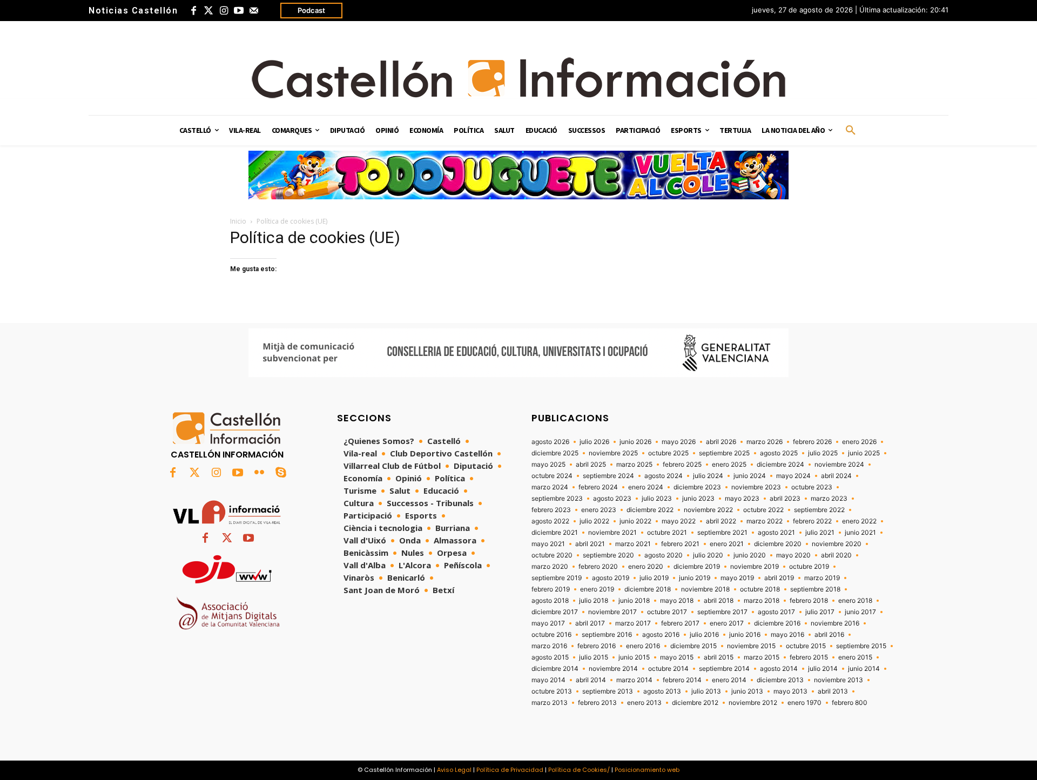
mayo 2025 (548, 464)
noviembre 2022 (708, 510)
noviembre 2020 (836, 544)
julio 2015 (593, 657)
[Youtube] (239, 11)
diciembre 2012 (695, 703)
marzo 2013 (549, 703)
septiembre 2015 (861, 646)
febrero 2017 (680, 623)
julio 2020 (708, 555)
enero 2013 (644, 703)
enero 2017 (727, 623)
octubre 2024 (552, 476)
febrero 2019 (550, 589)
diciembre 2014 (554, 668)
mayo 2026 (679, 442)
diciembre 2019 (697, 566)
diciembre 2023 (697, 487)
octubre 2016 (551, 634)
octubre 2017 (667, 612)
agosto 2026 (550, 442)
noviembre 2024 (839, 464)
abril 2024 (836, 476)
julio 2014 (823, 668)
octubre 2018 (760, 589)
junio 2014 (864, 668)
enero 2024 (645, 487)
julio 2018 (593, 600)
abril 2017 (590, 623)
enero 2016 (643, 646)
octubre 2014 (668, 668)
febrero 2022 (812, 521)
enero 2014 (729, 680)
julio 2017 (819, 612)
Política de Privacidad (509, 769)
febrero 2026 (812, 442)
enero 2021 (727, 544)
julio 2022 (594, 521)
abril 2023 (785, 498)
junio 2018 (634, 600)
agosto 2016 (660, 634)
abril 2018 (718, 600)
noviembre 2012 (753, 703)
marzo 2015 (761, 657)
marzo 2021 (633, 544)
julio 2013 (706, 691)
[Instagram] (223, 11)
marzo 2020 (549, 566)
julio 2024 (708, 476)
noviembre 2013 (838, 680)
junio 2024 (749, 476)
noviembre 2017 (612, 612)
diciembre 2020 (778, 544)
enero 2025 (729, 464)
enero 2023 (598, 510)
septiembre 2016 (607, 634)
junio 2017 (860, 612)
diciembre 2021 (554, 532)
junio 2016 (744, 634)
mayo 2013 (790, 691)
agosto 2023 (612, 498)
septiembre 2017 (722, 612)
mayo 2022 (679, 521)
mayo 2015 (676, 657)
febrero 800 (849, 703)
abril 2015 (718, 657)
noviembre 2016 (835, 623)
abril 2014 (591, 680)
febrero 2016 (596, 646)
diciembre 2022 (650, 510)
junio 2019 (694, 578)
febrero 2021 (680, 544)
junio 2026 (635, 442)
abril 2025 (591, 464)
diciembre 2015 (693, 646)
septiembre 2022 (819, 510)
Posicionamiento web (647, 769)
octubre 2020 (552, 555)
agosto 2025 (779, 453)
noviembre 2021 (612, 532)
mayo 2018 (676, 600)
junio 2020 (749, 555)
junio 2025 (864, 453)
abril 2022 (721, 521)
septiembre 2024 (608, 476)
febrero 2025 (682, 464)
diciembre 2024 (780, 464)
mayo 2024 (793, 476)
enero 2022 (859, 521)
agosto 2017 (776, 612)
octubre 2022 (763, 510)
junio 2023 (698, 498)
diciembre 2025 (554, 453)
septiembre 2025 (724, 453)
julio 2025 (823, 453)
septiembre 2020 (608, 555)
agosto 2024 (663, 476)
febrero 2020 (598, 566)
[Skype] (281, 473)
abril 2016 (829, 634)
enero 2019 (597, 589)
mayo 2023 (742, 498)
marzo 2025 (634, 464)
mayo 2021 (548, 544)
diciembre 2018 (647, 589)
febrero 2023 (551, 510)
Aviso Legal (454, 769)
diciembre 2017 (554, 612)
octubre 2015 (806, 646)
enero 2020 (645, 566)
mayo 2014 (548, 680)
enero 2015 (855, 657)
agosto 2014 (779, 668)
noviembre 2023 (756, 487)
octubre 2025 (668, 453)
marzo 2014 (634, 680)
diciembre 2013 (780, 680)
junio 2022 (635, 521)
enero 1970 (804, 703)
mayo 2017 (548, 623)
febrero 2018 (809, 600)
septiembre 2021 (722, 532)
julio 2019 (654, 578)
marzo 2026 (764, 442)
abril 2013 (833, 691)
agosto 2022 (550, 521)
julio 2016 (704, 634)
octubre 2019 (809, 566)
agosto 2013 (662, 691)
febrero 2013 (597, 703)
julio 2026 (594, 442)
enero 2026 (859, 442)
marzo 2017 (633, 623)
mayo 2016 (787, 634)
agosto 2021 (776, 532)
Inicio (238, 221)
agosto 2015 (550, 657)
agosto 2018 (550, 600)
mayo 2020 (793, 555)
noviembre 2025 (613, 453)
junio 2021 (860, 532)
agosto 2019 (610, 578)
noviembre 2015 (751, 646)
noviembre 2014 (613, 668)
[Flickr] (259, 473)
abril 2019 (779, 578)
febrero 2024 (598, 487)
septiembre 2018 (815, 589)
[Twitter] (208, 11)
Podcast (311, 10)
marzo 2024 (549, 487)
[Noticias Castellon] (518, 78)
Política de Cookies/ (579, 769)
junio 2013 (747, 691)
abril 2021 (590, 544)
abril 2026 (721, 442)
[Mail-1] (254, 11)
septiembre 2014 (724, 668)
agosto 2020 (663, 555)
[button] (851, 131)
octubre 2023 (811, 487)
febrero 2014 (682, 680)
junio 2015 (634, 657)
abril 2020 (836, 555)
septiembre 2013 (607, 691)
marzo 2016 (549, 646)
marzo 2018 (761, 600)
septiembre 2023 (557, 498)
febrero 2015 (809, 657)
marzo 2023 (829, 498)
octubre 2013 (551, 691)
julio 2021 (819, 532)
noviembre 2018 (705, 589)
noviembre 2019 (754, 566)
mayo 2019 (737, 578)
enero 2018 (855, 600)
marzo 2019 (822, 578)
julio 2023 (657, 498)
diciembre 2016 (777, 623)
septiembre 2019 (556, 578)
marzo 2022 (764, 521)
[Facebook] (193, 11)
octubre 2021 (667, 532)
